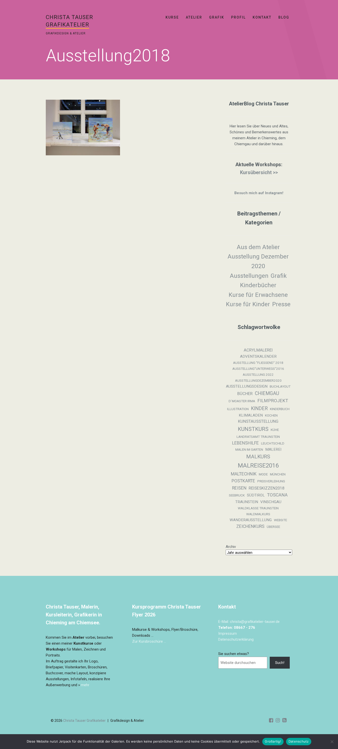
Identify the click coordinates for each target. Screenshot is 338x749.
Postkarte (243, 480)
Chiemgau (267, 393)
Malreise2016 (258, 465)
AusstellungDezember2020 (258, 380)
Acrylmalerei (258, 350)
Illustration (238, 409)
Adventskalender (258, 356)
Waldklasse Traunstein (258, 508)
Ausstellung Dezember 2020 (258, 261)
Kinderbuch (280, 409)
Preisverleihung (271, 481)
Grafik (216, 17)
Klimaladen (251, 415)
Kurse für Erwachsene (258, 294)
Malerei (273, 449)
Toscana (277, 495)
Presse (281, 304)
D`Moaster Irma (242, 401)
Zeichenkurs (250, 526)
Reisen (239, 488)
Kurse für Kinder (248, 304)
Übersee (273, 527)
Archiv (231, 546)
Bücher (245, 393)
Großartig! (273, 741)
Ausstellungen (249, 275)
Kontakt (262, 17)
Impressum (227, 633)
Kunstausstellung (258, 421)
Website (280, 520)
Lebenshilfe (245, 443)
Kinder (259, 408)
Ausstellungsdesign (246, 386)
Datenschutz (299, 741)
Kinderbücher (258, 285)
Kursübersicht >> (259, 172)
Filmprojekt (272, 400)
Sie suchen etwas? (233, 654)
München (278, 474)
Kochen (271, 415)
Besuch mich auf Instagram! (258, 193)
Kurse (172, 17)
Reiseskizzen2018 (266, 488)
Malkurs (258, 457)
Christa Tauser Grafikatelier (84, 721)
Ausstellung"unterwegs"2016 (258, 369)
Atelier (194, 17)
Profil (238, 17)
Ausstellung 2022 (258, 374)
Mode (263, 474)
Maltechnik (244, 473)
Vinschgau (270, 502)
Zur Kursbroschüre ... (149, 641)
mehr (85, 685)
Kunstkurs (253, 429)
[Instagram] (278, 720)
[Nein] (331, 741)
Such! (279, 662)
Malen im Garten (249, 449)
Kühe (275, 430)
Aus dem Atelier (258, 247)
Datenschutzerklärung (236, 639)
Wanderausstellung (251, 520)
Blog (283, 17)
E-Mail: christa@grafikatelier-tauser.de (249, 621)
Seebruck (237, 495)
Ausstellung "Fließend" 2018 (258, 363)
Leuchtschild (272, 443)
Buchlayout (280, 386)
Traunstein (246, 502)
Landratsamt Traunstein (258, 437)
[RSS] (284, 720)
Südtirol (256, 495)
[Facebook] (271, 720)
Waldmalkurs (258, 514)
